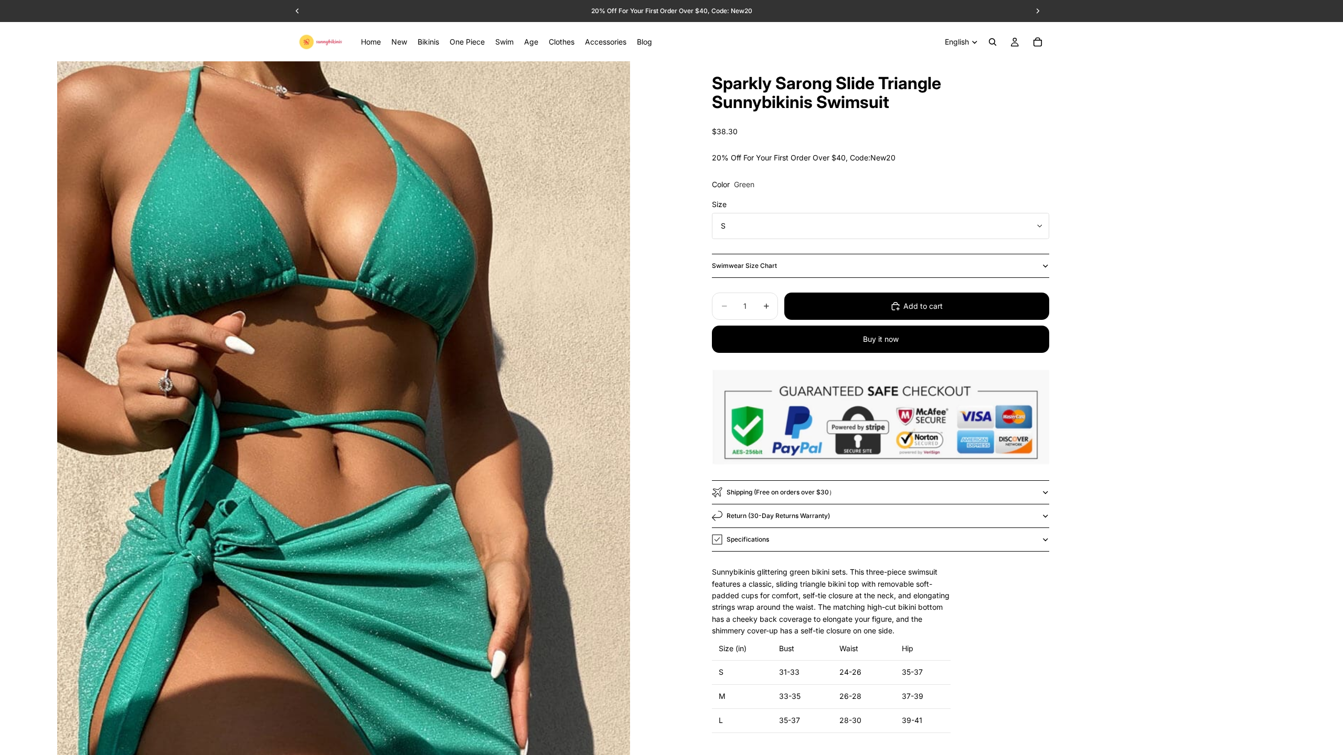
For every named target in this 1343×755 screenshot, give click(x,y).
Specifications (748, 539)
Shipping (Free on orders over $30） (781, 492)
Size (719, 204)
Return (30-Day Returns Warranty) (778, 516)
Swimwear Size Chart (744, 265)
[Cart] (1037, 41)
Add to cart (923, 305)
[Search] (992, 41)
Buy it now (881, 339)
